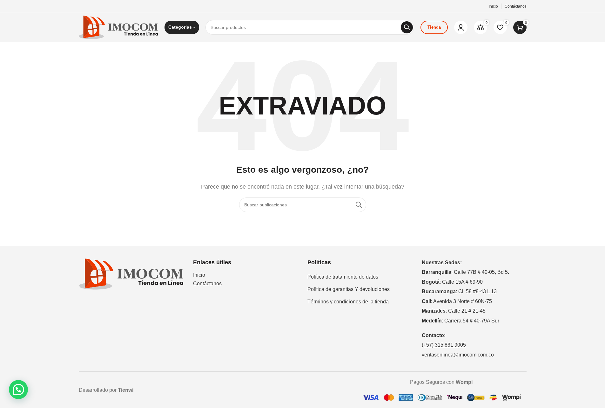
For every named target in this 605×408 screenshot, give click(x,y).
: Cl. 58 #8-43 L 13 (459, 291)
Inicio (199, 275)
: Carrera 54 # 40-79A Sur (460, 320)
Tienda (434, 27)
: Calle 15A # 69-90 (452, 282)
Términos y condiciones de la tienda (348, 301)
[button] (18, 389)
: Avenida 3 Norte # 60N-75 (457, 301)
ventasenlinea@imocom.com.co (458, 354)
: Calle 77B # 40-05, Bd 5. (465, 272)
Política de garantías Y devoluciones (348, 289)
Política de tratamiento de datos (342, 277)
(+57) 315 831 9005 (444, 345)
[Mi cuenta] (461, 27)
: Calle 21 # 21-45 (454, 311)
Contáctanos (207, 283)
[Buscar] (407, 27)
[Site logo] (118, 27)
